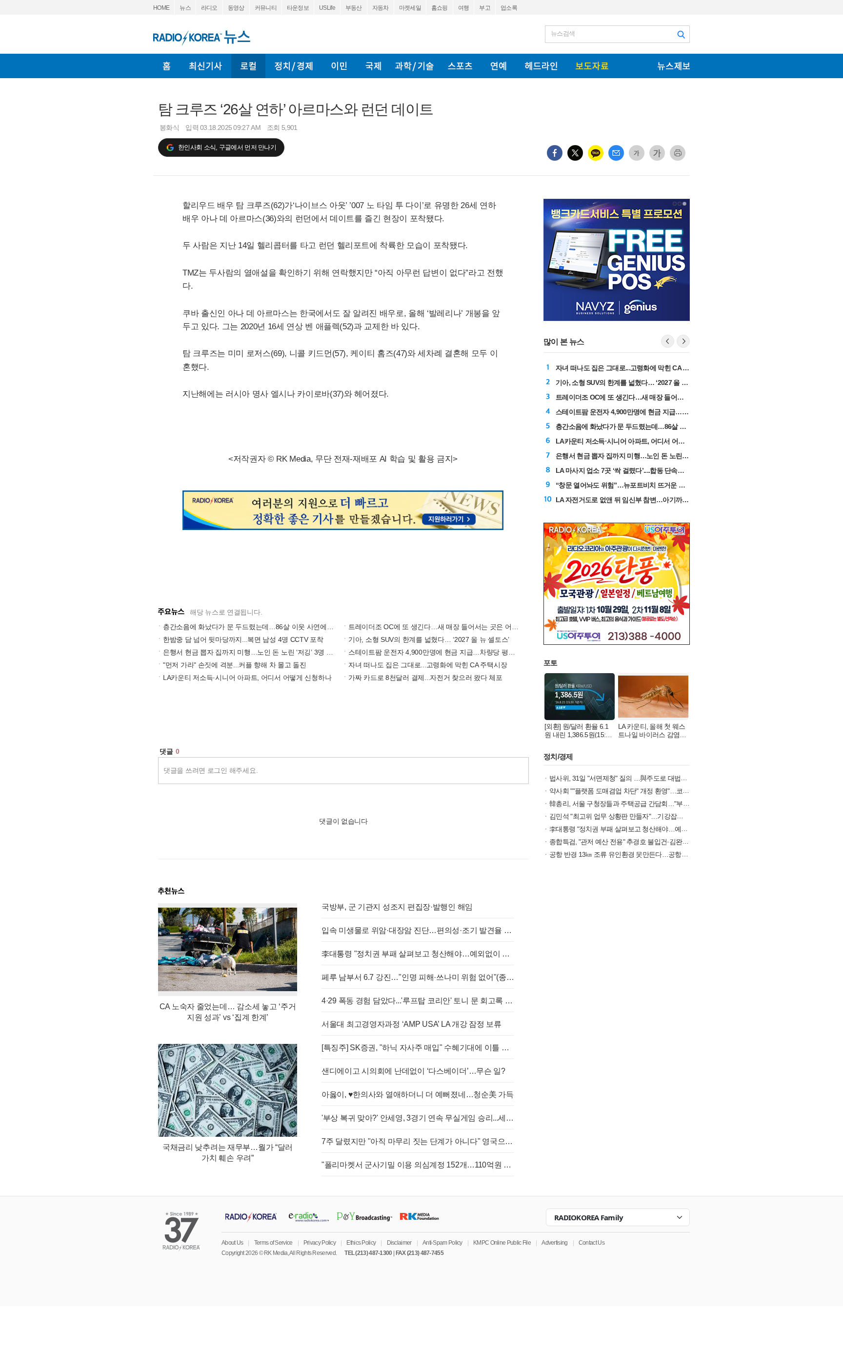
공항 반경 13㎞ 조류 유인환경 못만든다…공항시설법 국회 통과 (639, 854)
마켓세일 (410, 7)
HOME (161, 7)
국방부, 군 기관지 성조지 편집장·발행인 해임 (397, 907)
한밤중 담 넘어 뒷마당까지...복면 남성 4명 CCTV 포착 (243, 639)
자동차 (380, 7)
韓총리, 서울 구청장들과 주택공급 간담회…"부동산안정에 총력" (640, 803)
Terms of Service (273, 1242)
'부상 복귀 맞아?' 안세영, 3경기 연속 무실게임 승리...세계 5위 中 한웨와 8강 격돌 (417, 1118)
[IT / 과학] (414, 66)
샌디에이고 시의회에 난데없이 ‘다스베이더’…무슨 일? (413, 1071)
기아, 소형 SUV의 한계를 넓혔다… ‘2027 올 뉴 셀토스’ (428, 639)
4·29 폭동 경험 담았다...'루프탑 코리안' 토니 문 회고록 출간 (417, 1001)
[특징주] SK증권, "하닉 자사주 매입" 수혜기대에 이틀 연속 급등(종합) (417, 1047)
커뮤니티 (266, 7)
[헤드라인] (541, 66)
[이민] (339, 66)
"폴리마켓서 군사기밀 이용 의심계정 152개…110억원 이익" (417, 1165)
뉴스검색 (563, 33)
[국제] (373, 66)
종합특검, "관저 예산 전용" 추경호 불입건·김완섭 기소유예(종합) (641, 842)
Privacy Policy (319, 1242)
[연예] (499, 66)
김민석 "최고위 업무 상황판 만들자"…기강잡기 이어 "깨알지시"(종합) (648, 816)
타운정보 (298, 7)
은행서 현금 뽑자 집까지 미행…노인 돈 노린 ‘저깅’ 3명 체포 (251, 652)
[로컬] (248, 66)
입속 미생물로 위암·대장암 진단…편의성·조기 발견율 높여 (417, 930)
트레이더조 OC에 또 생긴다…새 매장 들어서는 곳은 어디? (435, 627)
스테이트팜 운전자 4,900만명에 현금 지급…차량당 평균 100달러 (445, 652)
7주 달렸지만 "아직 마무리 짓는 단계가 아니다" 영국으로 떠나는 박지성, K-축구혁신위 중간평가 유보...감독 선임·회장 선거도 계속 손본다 (417, 1141)
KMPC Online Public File (502, 1242)
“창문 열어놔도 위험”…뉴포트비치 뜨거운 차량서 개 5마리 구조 (647, 485)
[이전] (667, 341)
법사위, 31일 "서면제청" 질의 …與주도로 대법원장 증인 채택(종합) (644, 778)
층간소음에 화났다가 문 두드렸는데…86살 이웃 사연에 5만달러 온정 (265, 627)
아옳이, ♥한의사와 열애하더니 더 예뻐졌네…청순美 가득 (417, 1094)
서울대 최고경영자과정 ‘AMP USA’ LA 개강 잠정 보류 (411, 1024)
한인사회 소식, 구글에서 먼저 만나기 (227, 147)
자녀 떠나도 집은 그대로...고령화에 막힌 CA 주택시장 (427, 665)
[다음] (683, 341)
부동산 (353, 7)
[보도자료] (592, 66)
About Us (232, 1242)
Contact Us (591, 1242)
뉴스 (185, 7)
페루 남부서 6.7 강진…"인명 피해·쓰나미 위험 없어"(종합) (417, 977)
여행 (463, 7)
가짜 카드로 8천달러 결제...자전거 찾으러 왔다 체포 (425, 677)
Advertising (554, 1242)
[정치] (293, 66)
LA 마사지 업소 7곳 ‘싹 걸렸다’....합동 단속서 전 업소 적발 (638, 470)
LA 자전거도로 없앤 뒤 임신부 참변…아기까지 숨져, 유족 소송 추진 (652, 500)
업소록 (509, 7)
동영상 (236, 7)
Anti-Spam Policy (442, 1242)
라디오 (209, 7)
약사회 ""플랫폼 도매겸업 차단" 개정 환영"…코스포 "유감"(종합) (640, 791)
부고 (484, 7)
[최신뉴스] (205, 66)
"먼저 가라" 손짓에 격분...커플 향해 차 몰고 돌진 (234, 665)
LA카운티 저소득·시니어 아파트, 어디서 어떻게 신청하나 (247, 677)
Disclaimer (399, 1242)
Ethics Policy (361, 1242)
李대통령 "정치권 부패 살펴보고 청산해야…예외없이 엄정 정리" (417, 954)
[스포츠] (460, 66)
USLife (327, 7)
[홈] (166, 66)
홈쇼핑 (439, 7)
